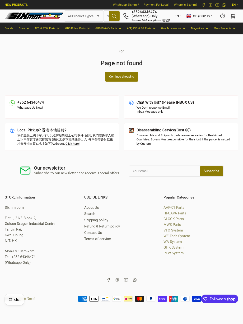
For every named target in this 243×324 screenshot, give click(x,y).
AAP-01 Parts (174, 207)
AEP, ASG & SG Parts (139, 28)
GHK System (173, 247)
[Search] (114, 16)
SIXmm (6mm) (26, 298)
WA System (173, 242)
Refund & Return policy (102, 226)
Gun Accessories (171, 28)
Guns (22, 28)
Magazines (197, 28)
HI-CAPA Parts (175, 213)
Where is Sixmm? (185, 4)
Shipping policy (96, 220)
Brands (9, 28)
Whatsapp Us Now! (30, 107)
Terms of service (97, 239)
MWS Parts (172, 224)
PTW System (174, 253)
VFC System (173, 230)
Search (89, 214)
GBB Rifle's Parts (75, 28)
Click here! (72, 143)
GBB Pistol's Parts (106, 28)
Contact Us (93, 233)
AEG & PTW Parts (45, 28)
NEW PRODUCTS (16, 4)
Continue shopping (121, 76)
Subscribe (211, 171)
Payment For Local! (156, 4)
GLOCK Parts (174, 219)
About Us (91, 207)
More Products (222, 28)
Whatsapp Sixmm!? (126, 4)
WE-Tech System (177, 236)
